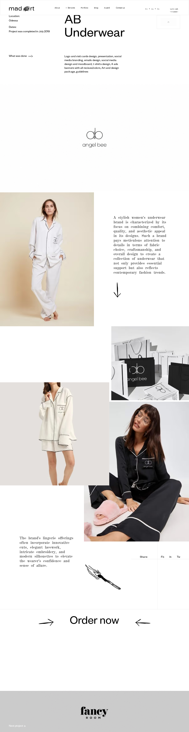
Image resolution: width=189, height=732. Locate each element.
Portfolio (84, 8)
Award (107, 8)
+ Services (70, 8)
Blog (96, 8)
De (158, 9)
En (146, 9)
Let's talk (174, 9)
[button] (70, 8)
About (57, 8)
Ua (152, 9)
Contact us (120, 8)
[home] (21, 9)
